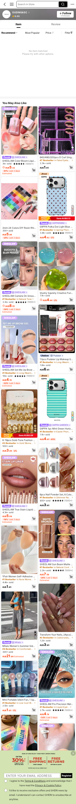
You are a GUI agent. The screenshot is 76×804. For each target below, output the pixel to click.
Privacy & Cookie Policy (48, 785)
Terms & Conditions (35, 780)
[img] (19, 435)
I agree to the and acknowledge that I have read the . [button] (41, 783)
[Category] (11, 4)
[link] (7, 14)
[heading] (33, 12)
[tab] (18, 24)
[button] (4, 4)
